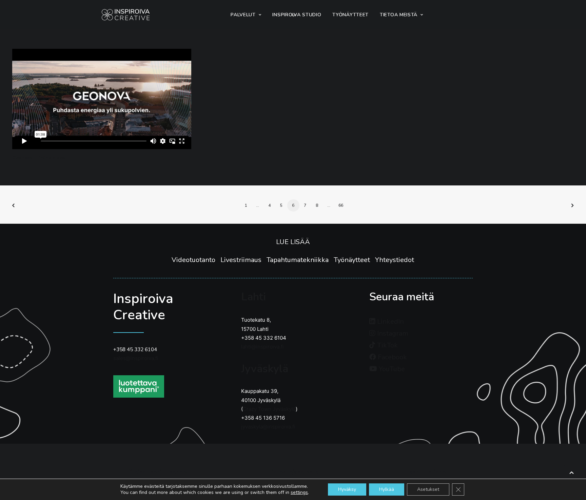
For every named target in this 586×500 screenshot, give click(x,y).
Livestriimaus (243, 259)
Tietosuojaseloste (293, 472)
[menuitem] (246, 14)
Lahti (253, 296)
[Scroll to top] (571, 471)
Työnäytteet (354, 259)
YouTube (391, 369)
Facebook (391, 357)
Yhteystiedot (394, 259)
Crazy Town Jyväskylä (269, 409)
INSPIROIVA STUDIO (296, 15)
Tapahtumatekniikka (300, 259)
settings (299, 492)
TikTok (386, 345)
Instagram (391, 333)
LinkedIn (389, 321)
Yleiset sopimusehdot (159, 472)
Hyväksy (347, 489)
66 (340, 205)
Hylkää (386, 489)
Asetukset (428, 489)
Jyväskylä (264, 368)
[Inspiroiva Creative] (126, 14)
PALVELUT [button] (243, 15)
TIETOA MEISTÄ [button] (398, 15)
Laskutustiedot (427, 472)
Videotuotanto (196, 259)
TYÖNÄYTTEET (350, 15)
